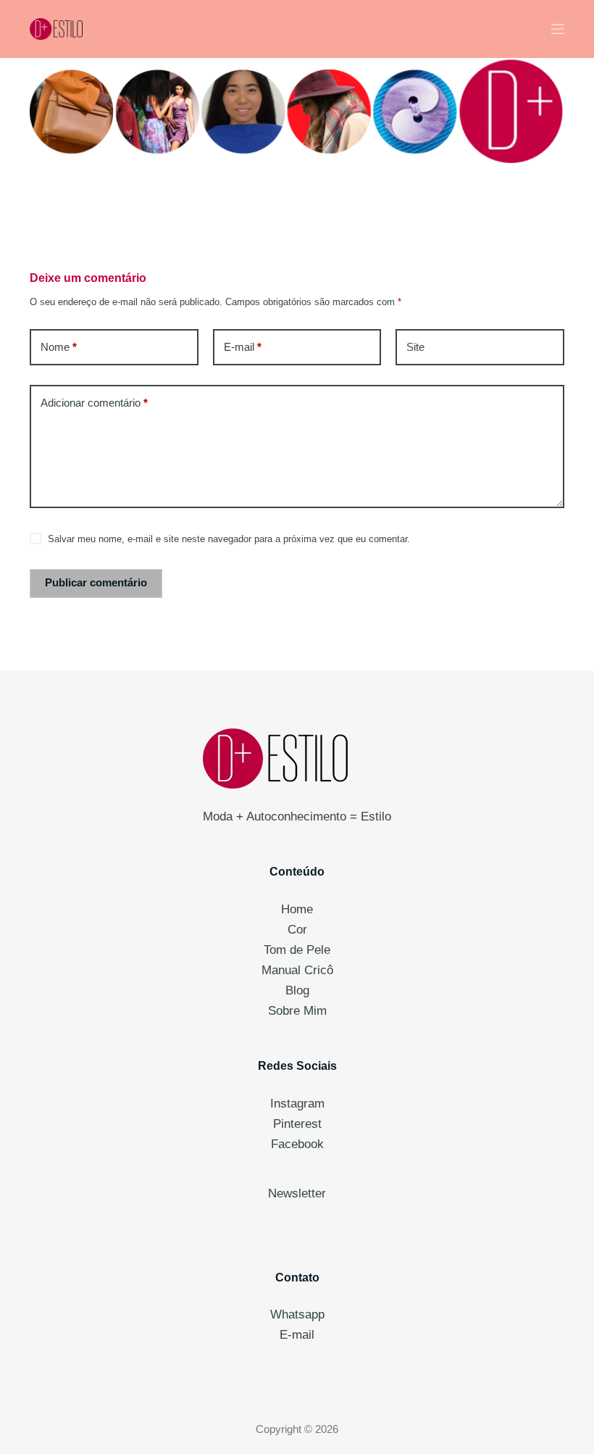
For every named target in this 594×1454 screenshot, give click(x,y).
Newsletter (297, 1193)
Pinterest (297, 1124)
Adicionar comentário (94, 402)
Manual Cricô (297, 970)
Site (415, 347)
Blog (297, 990)
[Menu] (557, 29)
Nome (59, 347)
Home (297, 909)
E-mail (243, 347)
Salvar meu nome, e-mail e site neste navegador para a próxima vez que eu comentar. (229, 538)
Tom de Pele (297, 950)
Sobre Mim (297, 1011)
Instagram (297, 1103)
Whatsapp (297, 1314)
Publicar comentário (96, 582)
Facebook (297, 1144)
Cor (297, 929)
